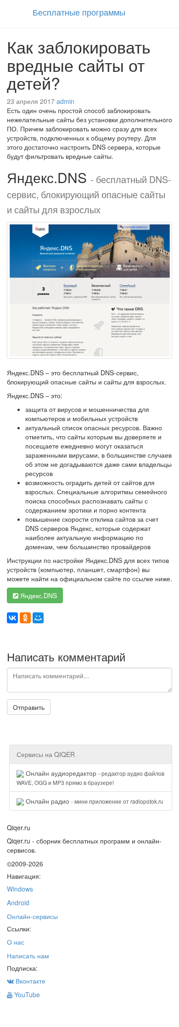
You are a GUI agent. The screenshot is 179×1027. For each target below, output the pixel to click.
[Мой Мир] (38, 617)
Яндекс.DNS (37, 595)
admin (65, 101)
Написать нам (28, 955)
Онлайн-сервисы (32, 916)
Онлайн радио (93, 800)
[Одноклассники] (25, 617)
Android (18, 902)
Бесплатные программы (79, 12)
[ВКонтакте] (12, 617)
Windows (20, 888)
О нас (15, 941)
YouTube (26, 994)
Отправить (29, 707)
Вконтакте (29, 980)
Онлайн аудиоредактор (90, 777)
